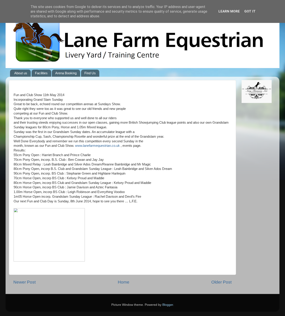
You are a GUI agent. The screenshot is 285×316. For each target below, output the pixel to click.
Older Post (221, 282)
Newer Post (24, 282)
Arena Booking (66, 73)
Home (123, 282)
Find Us (90, 73)
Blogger (167, 304)
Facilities (41, 73)
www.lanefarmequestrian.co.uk (97, 145)
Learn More (229, 11)
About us (20, 73)
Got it (250, 11)
